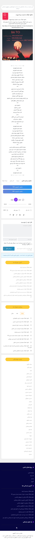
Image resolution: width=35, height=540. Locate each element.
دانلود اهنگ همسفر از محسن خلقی (22, 342)
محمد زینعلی (29, 423)
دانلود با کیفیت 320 (17, 191)
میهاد (30, 435)
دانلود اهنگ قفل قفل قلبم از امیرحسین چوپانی (19, 339)
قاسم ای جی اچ (28, 383)
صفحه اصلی (31, 473)
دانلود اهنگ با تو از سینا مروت (24, 15)
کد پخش (12, 181)
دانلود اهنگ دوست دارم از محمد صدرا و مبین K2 (21, 270)
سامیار (30, 454)
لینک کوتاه (4, 181)
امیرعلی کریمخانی (28, 451)
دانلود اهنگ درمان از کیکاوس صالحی (24, 283)
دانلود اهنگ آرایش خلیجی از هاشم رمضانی (22, 276)
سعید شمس (29, 432)
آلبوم (32, 481)
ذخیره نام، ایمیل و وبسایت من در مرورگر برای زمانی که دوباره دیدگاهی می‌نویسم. (17, 243)
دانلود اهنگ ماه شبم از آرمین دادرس (22, 321)
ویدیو (32, 478)
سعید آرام (29, 367)
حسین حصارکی (28, 398)
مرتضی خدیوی (28, 445)
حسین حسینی (28, 392)
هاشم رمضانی (29, 426)
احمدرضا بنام (29, 448)
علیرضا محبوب (28, 395)
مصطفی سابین (28, 389)
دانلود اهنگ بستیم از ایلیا (26, 267)
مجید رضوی (29, 420)
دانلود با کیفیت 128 (17, 187)
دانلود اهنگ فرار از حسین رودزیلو (24, 289)
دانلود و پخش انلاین (27, 181)
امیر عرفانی (29, 414)
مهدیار (30, 401)
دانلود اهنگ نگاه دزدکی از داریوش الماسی (23, 273)
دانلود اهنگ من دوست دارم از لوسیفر (21, 325)
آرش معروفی (29, 380)
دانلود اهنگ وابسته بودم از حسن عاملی (21, 328)
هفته (22, 313)
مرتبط (17, 181)
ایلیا (31, 370)
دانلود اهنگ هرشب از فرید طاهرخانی (22, 318)
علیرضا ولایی (29, 377)
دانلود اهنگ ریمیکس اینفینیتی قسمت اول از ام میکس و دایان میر (18, 296)
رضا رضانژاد (29, 408)
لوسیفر (30, 429)
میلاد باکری (29, 364)
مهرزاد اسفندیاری (28, 439)
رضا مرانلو (30, 411)
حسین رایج (29, 386)
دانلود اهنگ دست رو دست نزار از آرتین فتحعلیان (21, 292)
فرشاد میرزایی (29, 442)
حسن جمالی (29, 373)
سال (12, 313)
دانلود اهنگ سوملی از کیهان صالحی (24, 280)
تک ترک (27, 210)
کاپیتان (30, 404)
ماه (17, 313)
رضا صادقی (29, 417)
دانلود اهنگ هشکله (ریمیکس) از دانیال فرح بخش (21, 286)
